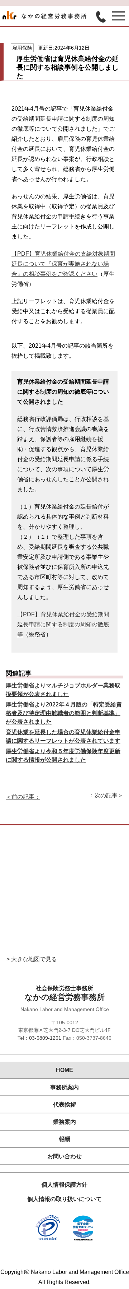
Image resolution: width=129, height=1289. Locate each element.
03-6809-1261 (45, 1038)
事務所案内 (64, 1087)
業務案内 (64, 1122)
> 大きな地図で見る (31, 959)
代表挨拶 (64, 1105)
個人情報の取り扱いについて (64, 1199)
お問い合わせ (64, 1156)
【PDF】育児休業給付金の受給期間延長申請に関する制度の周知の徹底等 (63, 624)
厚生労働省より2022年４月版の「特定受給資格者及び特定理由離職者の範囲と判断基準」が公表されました (64, 713)
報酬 (64, 1139)
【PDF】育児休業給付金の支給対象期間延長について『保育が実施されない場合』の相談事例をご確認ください (63, 264)
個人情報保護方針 (64, 1185)
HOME (64, 1070)
